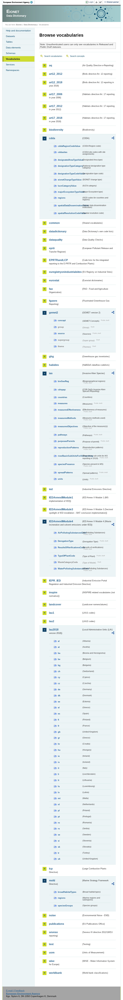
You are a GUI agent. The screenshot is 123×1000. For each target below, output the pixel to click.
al (59, 641)
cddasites (62, 152)
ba (59, 653)
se (59, 834)
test (51, 944)
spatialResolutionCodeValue (70, 213)
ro (59, 822)
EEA (19, 2)
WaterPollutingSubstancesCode (70, 568)
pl (59, 810)
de (59, 689)
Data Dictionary (30, 25)
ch (59, 671)
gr (59, 738)
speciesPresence (66, 464)
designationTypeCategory (70, 166)
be (59, 659)
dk (59, 695)
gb (59, 732)
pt (59, 816)
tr (58, 853)
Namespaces (12, 70)
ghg (51, 356)
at (59, 647)
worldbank (55, 973)
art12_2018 (55, 82)
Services (10, 64)
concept (62, 320)
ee (59, 701)
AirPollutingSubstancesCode (70, 533)
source (61, 333)
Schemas (10, 53)
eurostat (54, 280)
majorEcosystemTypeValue (70, 192)
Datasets (10, 36)
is (59, 762)
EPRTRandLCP (58, 260)
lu (59, 786)
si (59, 841)
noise (52, 915)
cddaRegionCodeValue (69, 146)
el (59, 707)
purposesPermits (66, 441)
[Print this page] (97, 2)
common (54, 223)
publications (56, 924)
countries (62, 397)
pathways (62, 435)
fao (51, 289)
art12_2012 (55, 74)
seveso (53, 932)
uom (51, 952)
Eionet (18, 25)
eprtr (52, 248)
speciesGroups (65, 905)
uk (59, 859)
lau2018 (53, 629)
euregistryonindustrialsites (65, 272)
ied (51, 489)
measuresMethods (67, 418)
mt (59, 798)
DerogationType (65, 541)
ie (59, 756)
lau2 (51, 621)
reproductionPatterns (68, 447)
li (58, 774)
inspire (53, 592)
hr (59, 744)
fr (58, 726)
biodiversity (56, 129)
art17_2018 (55, 118)
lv (59, 792)
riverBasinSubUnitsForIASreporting (70, 456)
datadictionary (57, 231)
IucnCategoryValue (67, 186)
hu (59, 750)
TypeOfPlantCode (66, 556)
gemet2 (53, 312)
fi (58, 720)
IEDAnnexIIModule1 (61, 497)
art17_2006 (55, 94)
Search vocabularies (53, 56)
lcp (51, 868)
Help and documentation (18, 30)
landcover (55, 604)
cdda (52, 138)
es (59, 713)
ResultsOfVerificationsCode (70, 547)
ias (51, 373)
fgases (53, 300)
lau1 (51, 612)
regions (61, 198)
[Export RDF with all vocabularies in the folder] (113, 138)
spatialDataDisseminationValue (70, 205)
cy (59, 677)
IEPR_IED (55, 580)
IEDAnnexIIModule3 (61, 509)
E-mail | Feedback (15, 990)
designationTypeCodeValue (70, 173)
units (60, 479)
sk (59, 847)
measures (62, 403)
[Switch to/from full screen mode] (101, 2)
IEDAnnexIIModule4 (61, 521)
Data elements (13, 47)
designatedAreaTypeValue (70, 160)
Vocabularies (13, 59)
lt (58, 780)
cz (59, 683)
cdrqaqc (62, 389)
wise (51, 961)
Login (91, 2)
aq (50, 65)
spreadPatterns (65, 472)
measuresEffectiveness (69, 410)
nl (59, 804)
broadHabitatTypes (67, 892)
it (58, 768)
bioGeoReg (63, 381)
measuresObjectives (68, 426)
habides (54, 365)
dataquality (55, 239)
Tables (9, 42)
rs (59, 828)
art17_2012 (55, 106)
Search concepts (77, 56)
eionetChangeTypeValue (70, 180)
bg (59, 665)
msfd (52, 880)
